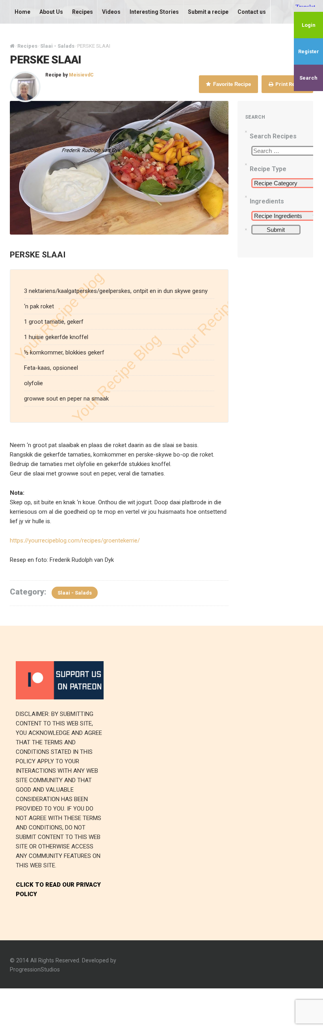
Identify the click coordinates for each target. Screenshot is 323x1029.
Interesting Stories (154, 12)
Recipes (82, 12)
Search (308, 78)
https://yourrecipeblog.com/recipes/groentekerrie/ (75, 540)
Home (22, 12)
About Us (51, 12)
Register (308, 51)
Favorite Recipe (231, 84)
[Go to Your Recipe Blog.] (12, 46)
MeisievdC (81, 75)
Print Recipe (290, 84)
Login (309, 25)
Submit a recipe (208, 12)
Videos (111, 12)
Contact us (252, 12)
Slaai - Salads (75, 593)
